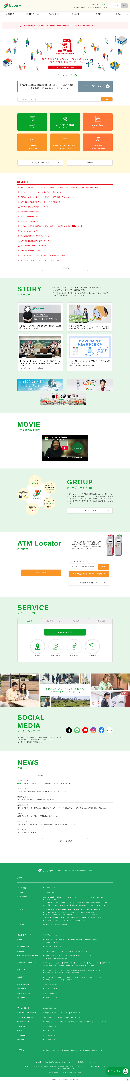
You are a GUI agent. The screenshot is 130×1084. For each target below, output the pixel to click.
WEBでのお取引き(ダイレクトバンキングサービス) (57, 951)
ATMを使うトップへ (65, 632)
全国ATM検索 (41, 572)
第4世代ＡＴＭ (48, 924)
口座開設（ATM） (62, 939)
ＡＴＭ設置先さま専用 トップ (52, 1035)
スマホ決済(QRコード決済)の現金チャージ (55, 909)
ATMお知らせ (55, 1013)
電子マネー (105, 902)
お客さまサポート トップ (50, 997)
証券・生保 (100, 897)
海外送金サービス (106, 963)
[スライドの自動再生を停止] (76, 75)
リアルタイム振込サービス (79, 1017)
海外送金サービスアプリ (73, 977)
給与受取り (61, 965)
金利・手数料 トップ (49, 1039)
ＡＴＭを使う (22, 888)
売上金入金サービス (49, 1017)
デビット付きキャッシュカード (85, 955)
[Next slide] (72, 75)
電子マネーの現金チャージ (76, 909)
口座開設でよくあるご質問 (51, 942)
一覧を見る (65, 268)
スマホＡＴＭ (89, 909)
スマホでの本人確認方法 (91, 939)
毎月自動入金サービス (50, 965)
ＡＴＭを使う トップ (49, 887)
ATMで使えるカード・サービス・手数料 (87, 574)
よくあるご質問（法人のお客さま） (94, 1050)
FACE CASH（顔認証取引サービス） (92, 917)
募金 (104, 905)
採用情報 (90, 163)
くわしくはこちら (89, 510)
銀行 (45, 897)
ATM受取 (67, 1017)
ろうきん (66, 897)
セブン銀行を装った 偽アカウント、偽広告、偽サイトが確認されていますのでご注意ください (58, 26)
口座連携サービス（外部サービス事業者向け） (81, 1022)
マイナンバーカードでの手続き (61, 905)
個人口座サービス (24, 935)
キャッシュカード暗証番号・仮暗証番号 (66, 970)
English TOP (103, 4)
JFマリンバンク (83, 897)
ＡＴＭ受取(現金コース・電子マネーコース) (55, 912)
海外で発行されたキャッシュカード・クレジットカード (86, 905)
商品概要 (68, 972)
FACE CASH (64, 1013)
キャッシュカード (49, 970)
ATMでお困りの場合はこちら (88, 583)
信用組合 (59, 897)
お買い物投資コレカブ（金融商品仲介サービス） (57, 958)
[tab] (53, 621)
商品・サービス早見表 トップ (52, 984)
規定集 (26, 1066)
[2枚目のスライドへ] (63, 75)
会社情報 (38, 1062)
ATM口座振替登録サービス (78, 920)
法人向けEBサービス (101, 1022)
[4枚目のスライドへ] (66, 75)
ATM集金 (59, 1017)
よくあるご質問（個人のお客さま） (73, 1050)
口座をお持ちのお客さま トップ (52, 947)
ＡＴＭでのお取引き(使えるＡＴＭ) (82, 951)
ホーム (21, 878)
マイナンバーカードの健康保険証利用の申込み (82, 912)
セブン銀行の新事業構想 (61, 924)
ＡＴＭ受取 (47, 905)
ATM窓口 (46, 1013)
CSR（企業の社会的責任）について (66, 1066)
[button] (126, 1071)
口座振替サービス (68, 963)
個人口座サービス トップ (50, 935)
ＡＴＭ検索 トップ (49, 892)
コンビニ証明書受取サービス (51, 1026)
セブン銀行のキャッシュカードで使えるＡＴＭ (56, 920)
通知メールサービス (94, 963)
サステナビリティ (69, 1062)
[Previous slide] (58, 75)
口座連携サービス (49, 980)
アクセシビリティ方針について (66, 1069)
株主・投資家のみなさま (40, 163)
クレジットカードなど (50, 899)
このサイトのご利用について (97, 1066)
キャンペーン (91, 1062)
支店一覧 (61, 972)
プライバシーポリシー (36, 1066)
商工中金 (92, 897)
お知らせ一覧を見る (65, 841)
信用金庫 (51, 897)
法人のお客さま (23, 1008)
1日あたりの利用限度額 (86, 970)
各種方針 (46, 1066)
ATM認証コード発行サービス (51, 917)
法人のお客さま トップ (50, 1008)
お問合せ (20, 1050)
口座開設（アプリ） (49, 939)
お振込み (97, 909)
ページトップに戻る (128, 1080)
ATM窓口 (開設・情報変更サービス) (71, 917)
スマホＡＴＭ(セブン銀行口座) (64, 980)
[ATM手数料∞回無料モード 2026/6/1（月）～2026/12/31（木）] (65, 53)
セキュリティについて (82, 1066)
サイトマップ (94, 4)
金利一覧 (46, 989)
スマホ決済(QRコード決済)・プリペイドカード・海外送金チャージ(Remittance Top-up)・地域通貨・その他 (72, 902)
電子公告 (52, 1066)
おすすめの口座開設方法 (75, 939)
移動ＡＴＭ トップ (49, 1031)
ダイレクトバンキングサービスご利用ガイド (93, 977)
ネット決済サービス (81, 963)
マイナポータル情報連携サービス (53, 915)
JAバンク (73, 897)
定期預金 (54, 955)
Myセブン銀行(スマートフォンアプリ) (54, 977)
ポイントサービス (49, 963)
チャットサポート (56, 1050)
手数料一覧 (97, 970)
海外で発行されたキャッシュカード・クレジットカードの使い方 (80, 915)
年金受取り (70, 965)
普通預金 (46, 955)
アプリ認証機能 (80, 965)
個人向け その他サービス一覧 (52, 993)
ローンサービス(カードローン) (67, 955)
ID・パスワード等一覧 (50, 972)
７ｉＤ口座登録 (90, 965)
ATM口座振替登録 (75, 1013)
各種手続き (76, 972)
